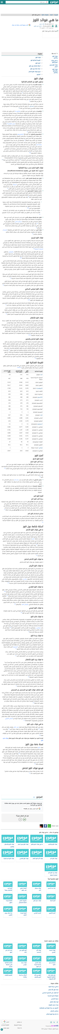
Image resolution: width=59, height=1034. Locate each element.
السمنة (15, 184)
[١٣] (37, 223)
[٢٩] (5, 468)
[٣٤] (8, 583)
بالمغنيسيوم (20, 134)
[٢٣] (29, 335)
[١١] (28, 197)
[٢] (29, 101)
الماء (41, 375)
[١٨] (3, 285)
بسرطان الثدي (18, 222)
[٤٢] (33, 703)
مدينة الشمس (54, 999)
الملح (33, 539)
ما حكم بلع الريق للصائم (52, 1014)
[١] (22, 92)
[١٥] (34, 248)
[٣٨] (21, 612)
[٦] (24, 140)
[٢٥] (35, 358)
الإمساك (5, 230)
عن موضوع (19, 1022)
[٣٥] (5, 591)
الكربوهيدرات (39, 388)
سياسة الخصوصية (18, 1025)
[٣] (19, 108)
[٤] (7, 123)
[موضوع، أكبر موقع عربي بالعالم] (54, 2)
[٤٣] (39, 729)
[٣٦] (7, 595)
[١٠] (7, 188)
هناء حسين (41, 24)
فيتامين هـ (17, 111)
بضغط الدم (39, 145)
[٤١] (28, 677)
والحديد (25, 579)
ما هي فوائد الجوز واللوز (54, 61)
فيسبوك (45, 826)
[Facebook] (57, 1022)
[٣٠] (4, 509)
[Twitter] (54, 1022)
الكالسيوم (40, 397)
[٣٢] (36, 545)
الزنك (41, 415)
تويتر (41, 826)
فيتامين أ (40, 448)
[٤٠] (16, 648)
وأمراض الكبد (25, 604)
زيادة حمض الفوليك (53, 1005)
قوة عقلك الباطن (54, 1002)
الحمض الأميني (9, 718)
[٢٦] (20, 367)
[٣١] (42, 522)
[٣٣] (37, 555)
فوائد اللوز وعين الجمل (54, 66)
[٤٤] (8, 729)
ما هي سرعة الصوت (53, 987)
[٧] (29, 153)
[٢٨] (17, 367)
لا (20, 819)
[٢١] (6, 314)
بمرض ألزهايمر (11, 124)
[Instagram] (51, 1022)
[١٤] (32, 234)
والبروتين (11, 252)
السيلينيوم (40, 424)
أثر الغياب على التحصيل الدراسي (50, 993)
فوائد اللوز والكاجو (55, 57)
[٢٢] (30, 335)
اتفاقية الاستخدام (5, 1025)
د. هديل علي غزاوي (38, 26)
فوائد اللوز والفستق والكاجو (55, 71)
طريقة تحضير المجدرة (53, 996)
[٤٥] (40, 735)
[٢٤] (9, 350)
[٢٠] (6, 305)
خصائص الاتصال (54, 1011)
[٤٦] (29, 773)
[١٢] (27, 208)
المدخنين (31, 106)
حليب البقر (16, 727)
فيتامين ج (38, 628)
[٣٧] (15, 604)
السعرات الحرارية (39, 249)
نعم (24, 819)
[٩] (2, 159)
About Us (19, 1028)
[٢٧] (19, 367)
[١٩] (29, 300)
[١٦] (21, 258)
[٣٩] (10, 627)
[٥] (27, 132)
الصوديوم (15, 647)
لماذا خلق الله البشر (53, 990)
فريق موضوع (6, 1028)
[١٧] (10, 278)
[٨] (20, 159)
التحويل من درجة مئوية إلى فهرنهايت (48, 1008)
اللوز (39, 747)
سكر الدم (16, 480)
